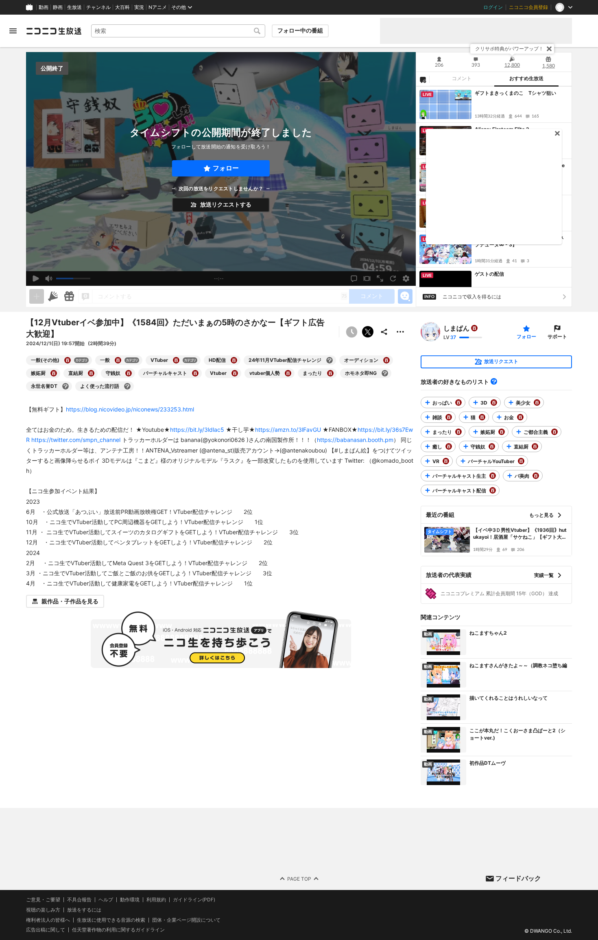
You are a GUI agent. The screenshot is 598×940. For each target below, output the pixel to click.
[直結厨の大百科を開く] (91, 373)
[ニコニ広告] (53, 296)
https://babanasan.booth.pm (355, 439)
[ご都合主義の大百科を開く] (554, 432)
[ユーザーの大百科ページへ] (474, 328)
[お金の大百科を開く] (520, 417)
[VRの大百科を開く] (446, 461)
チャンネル (98, 7)
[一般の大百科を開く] (118, 360)
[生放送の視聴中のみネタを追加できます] (36, 296)
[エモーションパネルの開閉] (405, 296)
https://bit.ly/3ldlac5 (197, 429)
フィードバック (518, 878)
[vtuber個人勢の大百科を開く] (288, 373)
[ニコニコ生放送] (53, 31)
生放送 (74, 7)
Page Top (299, 878)
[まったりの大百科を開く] (330, 373)
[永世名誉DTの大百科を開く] (65, 386)
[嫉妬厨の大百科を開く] (53, 373)
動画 (43, 7)
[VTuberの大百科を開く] (176, 360)
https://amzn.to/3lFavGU (288, 429)
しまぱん (456, 328)
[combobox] (178, 30)
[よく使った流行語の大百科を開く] (127, 386)
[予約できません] (351, 331)
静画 (58, 7)
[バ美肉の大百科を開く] (536, 475)
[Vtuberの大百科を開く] (234, 373)
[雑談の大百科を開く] (448, 417)
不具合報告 (79, 899)
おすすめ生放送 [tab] (526, 78)
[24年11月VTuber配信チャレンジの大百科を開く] (329, 360)
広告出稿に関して (45, 930)
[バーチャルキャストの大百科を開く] (195, 373)
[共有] (384, 331)
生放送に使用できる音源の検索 (111, 919)
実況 (139, 7)
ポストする (367, 331)
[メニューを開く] (13, 31)
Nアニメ (157, 7)
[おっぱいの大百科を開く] (458, 402)
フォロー (226, 168)
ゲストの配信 (489, 274)
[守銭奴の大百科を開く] (128, 373)
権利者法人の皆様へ (48, 919)
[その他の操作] (400, 331)
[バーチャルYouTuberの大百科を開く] (521, 461)
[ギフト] (69, 296)
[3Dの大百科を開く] (494, 402)
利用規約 (156, 899)
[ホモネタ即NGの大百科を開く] (385, 373)
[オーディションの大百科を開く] (386, 360)
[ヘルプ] (494, 381)
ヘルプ (105, 899)
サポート (557, 336)
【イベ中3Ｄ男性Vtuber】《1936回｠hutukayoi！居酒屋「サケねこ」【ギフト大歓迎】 (520, 534)
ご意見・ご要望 (43, 899)
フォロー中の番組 (300, 30)
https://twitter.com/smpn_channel (75, 439)
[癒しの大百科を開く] (448, 446)
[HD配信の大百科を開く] (234, 360)
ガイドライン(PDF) (194, 899)
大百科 (122, 7)
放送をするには (84, 909)
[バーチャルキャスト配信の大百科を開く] (492, 490)
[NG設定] (422, 79)
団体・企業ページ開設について (186, 919)
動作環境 (130, 899)
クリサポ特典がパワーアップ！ (509, 49)
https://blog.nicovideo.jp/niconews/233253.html (130, 409)
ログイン (493, 7)
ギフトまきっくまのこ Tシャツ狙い (515, 93)
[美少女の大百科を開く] (537, 402)
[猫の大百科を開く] (482, 417)
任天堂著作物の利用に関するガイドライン (118, 929)
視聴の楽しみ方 (43, 910)
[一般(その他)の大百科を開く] (67, 360)
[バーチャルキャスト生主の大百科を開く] (492, 475)
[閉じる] (549, 49)
